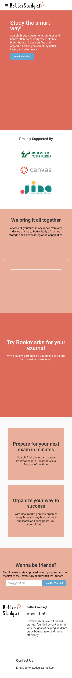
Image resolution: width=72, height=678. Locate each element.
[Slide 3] (42, 308)
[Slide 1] (29, 308)
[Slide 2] (36, 308)
